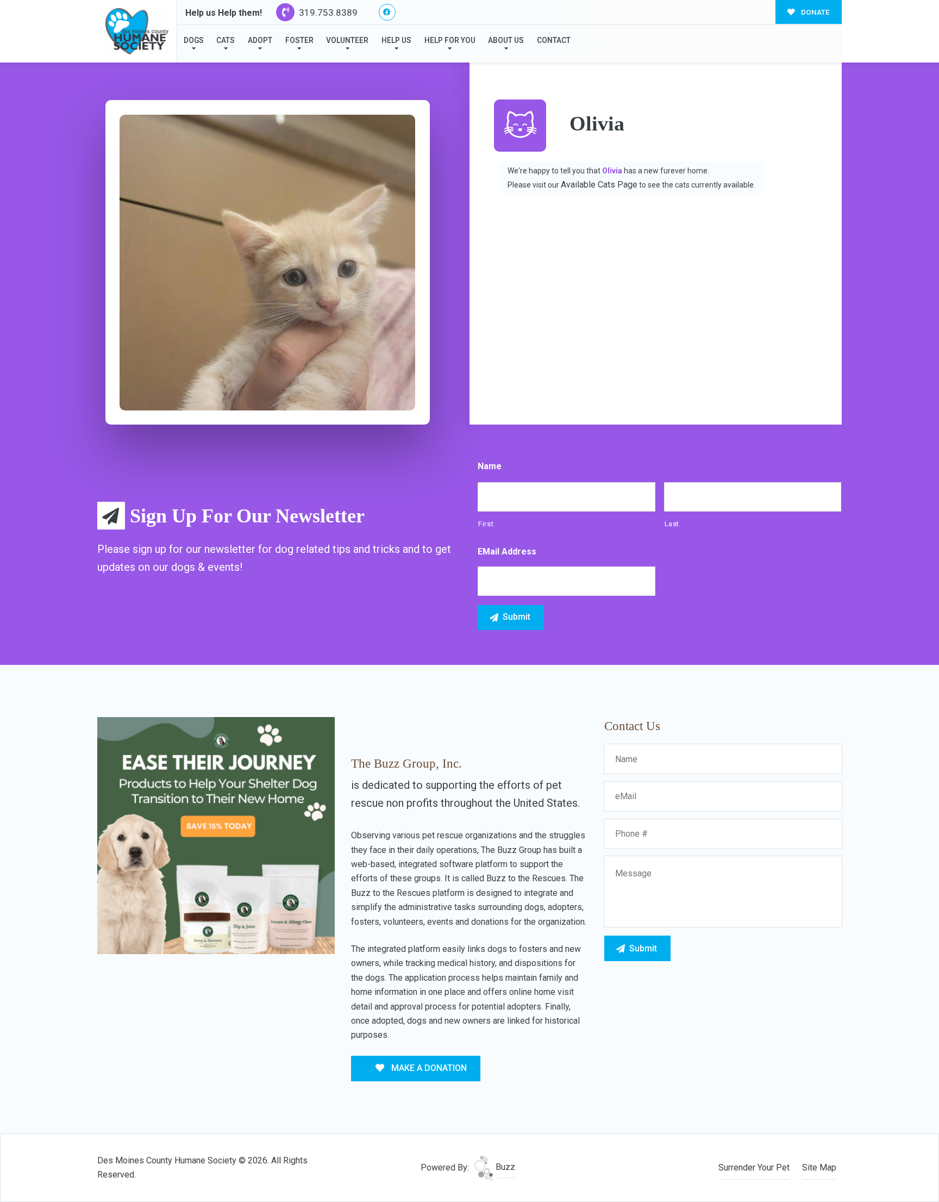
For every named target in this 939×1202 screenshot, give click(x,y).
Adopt (260, 40)
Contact (554, 40)
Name (490, 466)
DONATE (814, 12)
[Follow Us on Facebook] (387, 12)
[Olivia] (267, 262)
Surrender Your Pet (754, 1167)
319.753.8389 (327, 12)
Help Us (396, 40)
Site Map (819, 1167)
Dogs (194, 40)
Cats (225, 40)
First (485, 524)
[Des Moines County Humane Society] (136, 31)
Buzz (504, 1167)
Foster (299, 40)
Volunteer (347, 40)
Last (672, 524)
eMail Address (507, 551)
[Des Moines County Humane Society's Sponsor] (216, 835)
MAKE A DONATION (428, 1068)
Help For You (449, 40)
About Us (506, 40)
